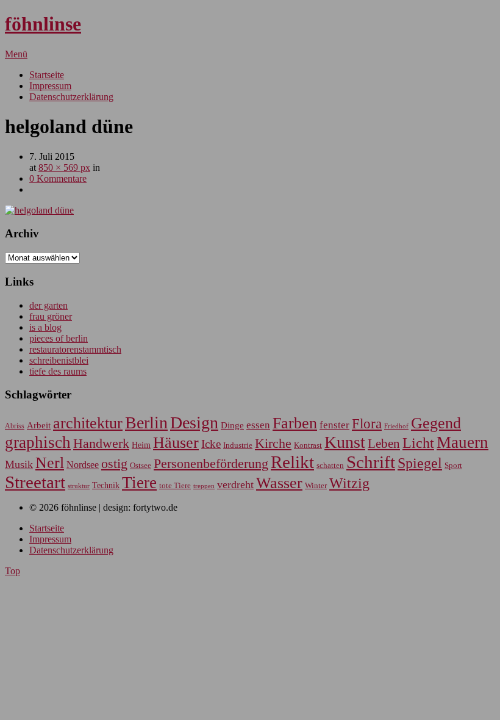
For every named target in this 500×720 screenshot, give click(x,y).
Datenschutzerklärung (71, 97)
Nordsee (82, 464)
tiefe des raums (58, 371)
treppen (204, 485)
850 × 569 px (64, 167)
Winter (316, 485)
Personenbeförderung (211, 463)
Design (194, 422)
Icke (211, 443)
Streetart (35, 482)
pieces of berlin (58, 338)
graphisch (38, 442)
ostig (114, 463)
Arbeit (39, 425)
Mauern (462, 442)
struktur (79, 486)
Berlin (146, 422)
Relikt (292, 462)
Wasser (279, 483)
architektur (88, 423)
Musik (19, 464)
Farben (295, 423)
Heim (141, 445)
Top (12, 571)
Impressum (50, 86)
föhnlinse (43, 24)
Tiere (139, 482)
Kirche (273, 443)
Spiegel (420, 463)
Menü (16, 54)
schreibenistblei (58, 360)
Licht (418, 442)
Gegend (436, 423)
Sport (453, 465)
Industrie (237, 445)
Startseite (46, 75)
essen (258, 425)
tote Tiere (175, 485)
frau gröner (50, 316)
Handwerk (101, 443)
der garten (48, 305)
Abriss (14, 426)
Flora (367, 423)
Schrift (370, 462)
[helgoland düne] (39, 210)
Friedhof (396, 426)
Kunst (344, 442)
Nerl (49, 463)
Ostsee (140, 465)
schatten (330, 465)
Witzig (349, 483)
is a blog (45, 327)
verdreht (235, 484)
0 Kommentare (58, 178)
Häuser (176, 443)
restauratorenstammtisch (75, 349)
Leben (384, 443)
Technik (106, 485)
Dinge (232, 425)
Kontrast (308, 445)
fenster (334, 425)
